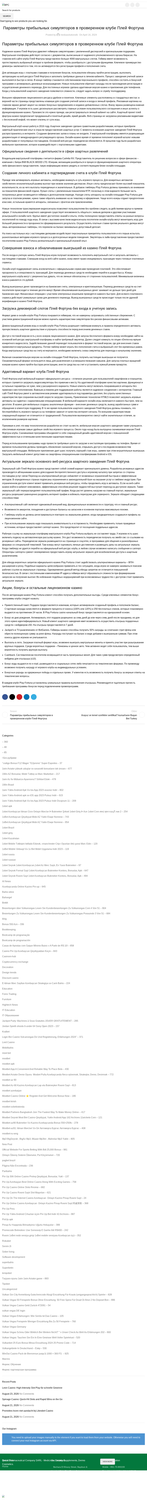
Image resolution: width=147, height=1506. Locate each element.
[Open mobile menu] (143, 5)
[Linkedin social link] (137, 5)
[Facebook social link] (127, 5)
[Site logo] (5, 5)
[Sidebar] (3, 1502)
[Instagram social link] (132, 5)
